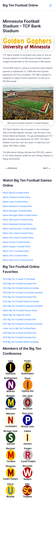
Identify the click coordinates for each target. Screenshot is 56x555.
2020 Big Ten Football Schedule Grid (19, 333)
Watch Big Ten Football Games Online (20, 310)
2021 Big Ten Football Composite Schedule (22, 324)
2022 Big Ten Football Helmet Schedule (21, 301)
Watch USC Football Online (15, 255)
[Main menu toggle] (50, 5)
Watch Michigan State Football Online (20, 215)
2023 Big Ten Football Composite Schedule (23, 292)
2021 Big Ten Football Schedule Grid (19, 319)
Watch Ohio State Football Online (18, 233)
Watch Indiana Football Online (16, 197)
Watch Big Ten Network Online (17, 315)
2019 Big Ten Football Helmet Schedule (21, 342)
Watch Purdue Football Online (16, 242)
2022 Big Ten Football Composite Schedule (23, 306)
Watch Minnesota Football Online (18, 219)
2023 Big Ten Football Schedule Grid (19, 283)
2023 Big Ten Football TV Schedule (19, 279)
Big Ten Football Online (20, 5)
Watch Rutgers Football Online (16, 246)
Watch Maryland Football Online (17, 206)
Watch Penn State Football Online (18, 237)
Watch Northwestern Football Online (19, 228)
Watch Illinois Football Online (16, 193)
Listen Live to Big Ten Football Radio (19, 328)
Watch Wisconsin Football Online (18, 260)
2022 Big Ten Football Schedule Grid (19, 297)
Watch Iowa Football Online (15, 202)
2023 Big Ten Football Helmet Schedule (21, 288)
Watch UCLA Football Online (16, 251)
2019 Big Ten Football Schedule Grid (19, 337)
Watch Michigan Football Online (17, 211)
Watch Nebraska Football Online (17, 224)
